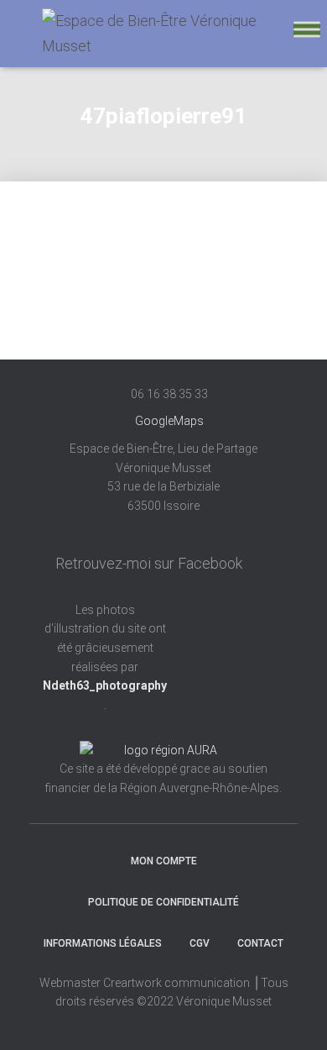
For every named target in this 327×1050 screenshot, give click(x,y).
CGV (199, 943)
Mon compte (164, 861)
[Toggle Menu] (306, 29)
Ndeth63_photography (105, 685)
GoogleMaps (169, 421)
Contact (260, 943)
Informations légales (103, 943)
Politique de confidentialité (163, 902)
